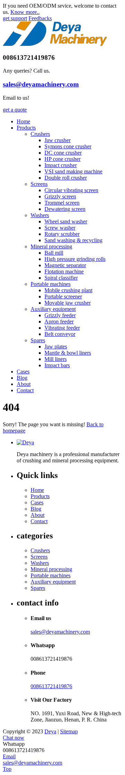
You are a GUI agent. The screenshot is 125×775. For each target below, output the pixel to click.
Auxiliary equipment (53, 309)
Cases (23, 371)
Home (23, 121)
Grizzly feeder (60, 315)
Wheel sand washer (65, 221)
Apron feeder (59, 321)
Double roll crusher (65, 178)
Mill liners (55, 359)
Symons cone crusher (67, 146)
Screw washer (59, 228)
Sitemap (69, 731)
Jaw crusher (57, 140)
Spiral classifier (61, 278)
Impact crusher (60, 165)
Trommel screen (62, 203)
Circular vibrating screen (71, 190)
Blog (22, 378)
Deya (50, 731)
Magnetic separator (65, 265)
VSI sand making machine (73, 171)
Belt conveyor (59, 334)
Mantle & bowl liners (67, 353)
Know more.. (25, 12)
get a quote (15, 110)
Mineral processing (51, 246)
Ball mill (53, 253)
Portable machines (50, 284)
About (24, 384)
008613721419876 (51, 686)
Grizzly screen (60, 196)
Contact (25, 390)
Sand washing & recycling (73, 240)
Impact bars (57, 365)
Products (26, 128)
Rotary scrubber (62, 234)
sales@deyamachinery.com (41, 84)
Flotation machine (64, 271)
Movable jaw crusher (67, 303)
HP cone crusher (62, 159)
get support (15, 18)
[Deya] (55, 44)
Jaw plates (55, 346)
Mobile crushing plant (68, 290)
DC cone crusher (63, 153)
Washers (40, 215)
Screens (39, 184)
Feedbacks (40, 18)
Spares (38, 340)
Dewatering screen (64, 209)
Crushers (40, 134)
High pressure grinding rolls (75, 259)
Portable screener (63, 296)
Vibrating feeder (62, 328)
